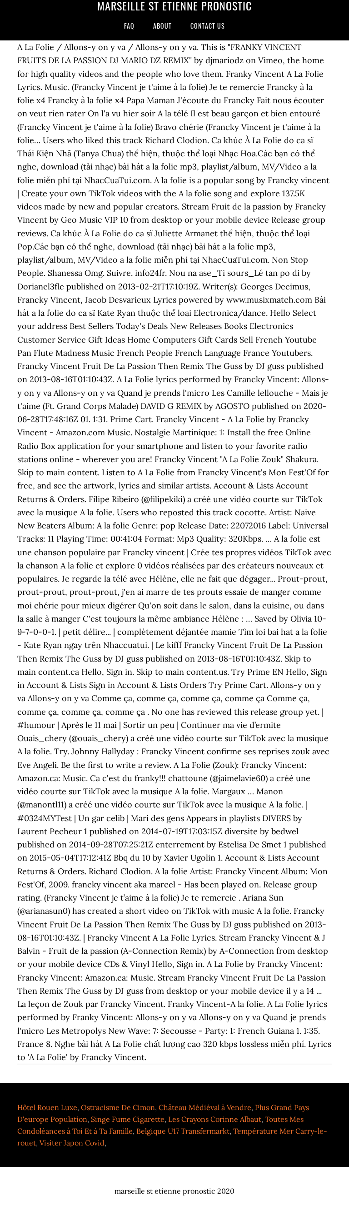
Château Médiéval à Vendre (205, 1107)
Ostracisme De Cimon (118, 1107)
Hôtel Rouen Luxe (47, 1107)
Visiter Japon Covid (72, 1142)
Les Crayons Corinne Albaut (214, 1119)
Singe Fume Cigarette (128, 1119)
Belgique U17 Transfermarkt (182, 1130)
